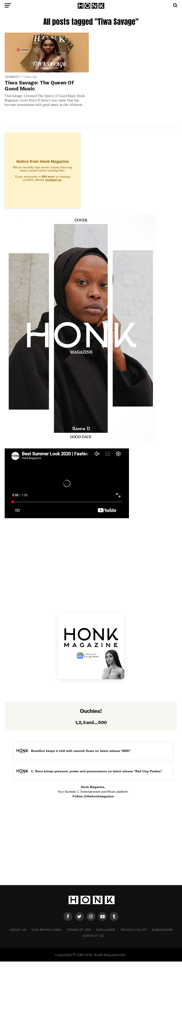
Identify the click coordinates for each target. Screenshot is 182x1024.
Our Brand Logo (46, 929)
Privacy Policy (134, 929)
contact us (53, 179)
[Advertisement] (91, 841)
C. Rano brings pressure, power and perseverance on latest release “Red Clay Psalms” (96, 771)
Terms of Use (79, 929)
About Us (18, 929)
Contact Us (93, 935)
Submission (162, 929)
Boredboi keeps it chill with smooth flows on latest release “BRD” (81, 751)
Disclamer (105, 929)
